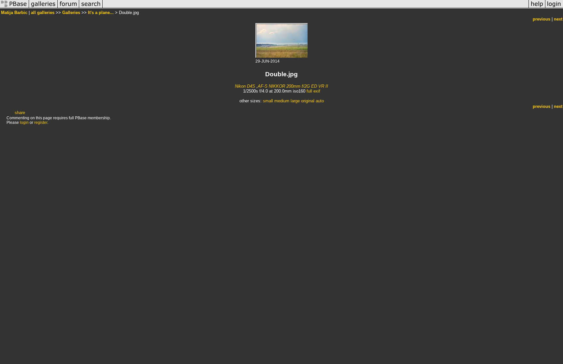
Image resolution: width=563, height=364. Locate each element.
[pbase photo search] (91, 7)
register (40, 122)
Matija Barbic (14, 12)
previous (541, 19)
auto (320, 100)
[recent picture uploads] (43, 7)
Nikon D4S (245, 86)
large (295, 100)
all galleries (42, 12)
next (558, 19)
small (268, 100)
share (20, 112)
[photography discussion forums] (68, 7)
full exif (313, 91)
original (307, 100)
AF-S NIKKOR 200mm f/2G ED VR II (293, 86)
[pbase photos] (14, 7)
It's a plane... (101, 12)
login (24, 122)
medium (281, 100)
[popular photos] (315, 7)
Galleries (71, 12)
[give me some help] (536, 7)
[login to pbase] (554, 7)
